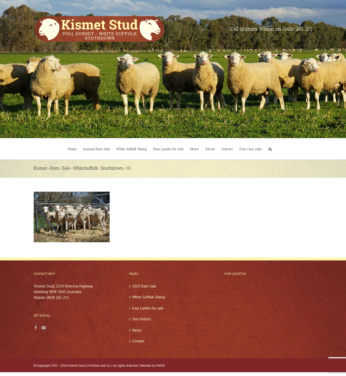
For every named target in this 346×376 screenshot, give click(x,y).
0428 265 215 (297, 29)
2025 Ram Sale (144, 286)
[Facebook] (36, 328)
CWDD (160, 365)
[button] (270, 148)
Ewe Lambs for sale (147, 308)
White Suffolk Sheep (148, 297)
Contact (138, 341)
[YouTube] (44, 328)
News (136, 330)
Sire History (141, 319)
